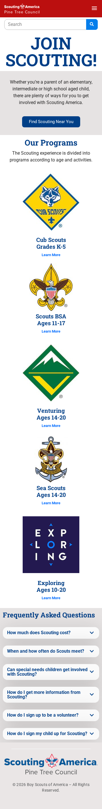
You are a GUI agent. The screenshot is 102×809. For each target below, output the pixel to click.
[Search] (92, 24)
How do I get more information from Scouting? (43, 694)
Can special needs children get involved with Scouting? (47, 672)
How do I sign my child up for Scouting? (47, 733)
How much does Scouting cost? (39, 632)
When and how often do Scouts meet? (45, 651)
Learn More (51, 255)
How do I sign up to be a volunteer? (42, 715)
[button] (51, 633)
